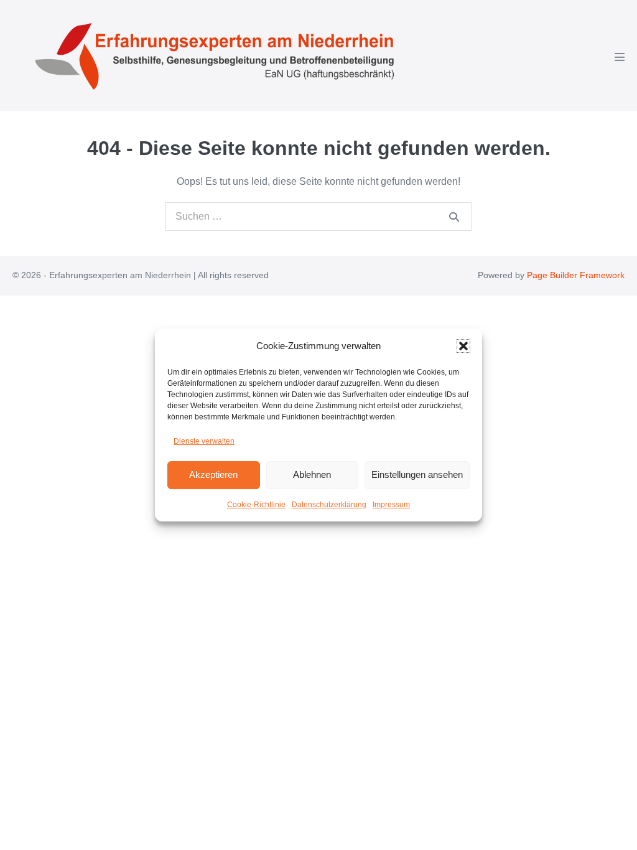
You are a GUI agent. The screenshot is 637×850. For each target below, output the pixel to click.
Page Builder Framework (576, 275)
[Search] (454, 216)
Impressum (391, 504)
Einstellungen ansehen (417, 474)
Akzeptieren (213, 474)
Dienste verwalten (204, 441)
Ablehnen (312, 474)
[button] (463, 346)
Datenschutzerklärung (329, 504)
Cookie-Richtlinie (256, 504)
